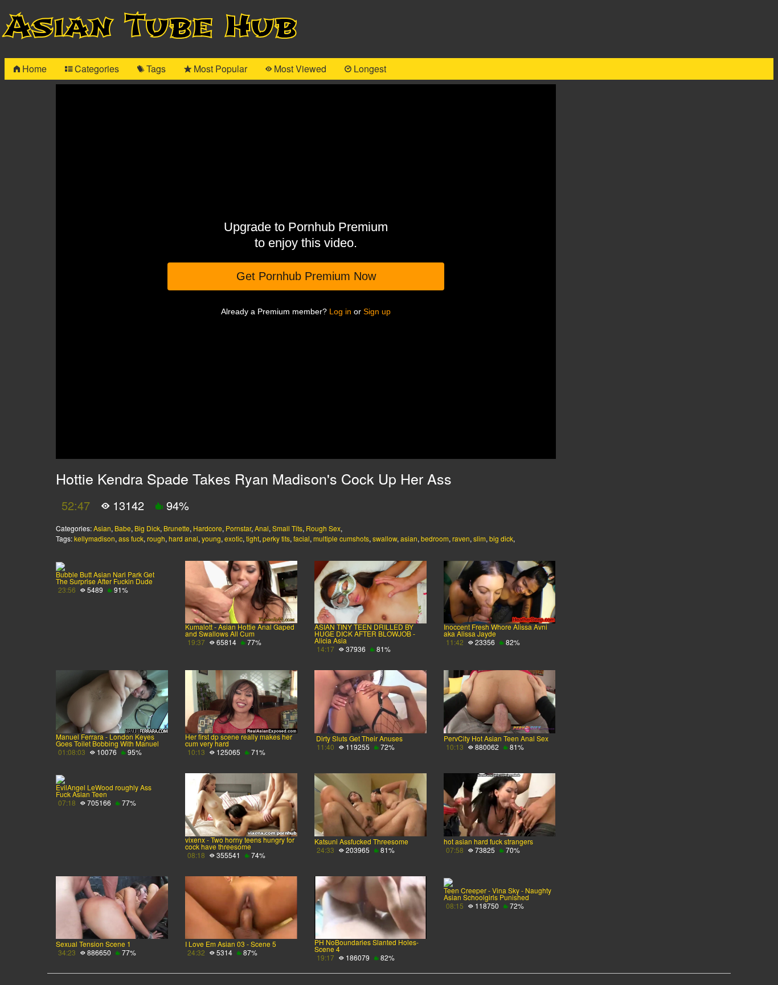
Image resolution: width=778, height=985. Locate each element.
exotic (233, 538)
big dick (501, 538)
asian (408, 538)
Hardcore (207, 528)
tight (252, 538)
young (211, 538)
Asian (102, 528)
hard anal (183, 538)
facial (301, 538)
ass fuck (131, 538)
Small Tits (287, 528)
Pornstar (238, 528)
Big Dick (147, 528)
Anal (262, 528)
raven (461, 538)
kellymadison (94, 538)
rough (156, 538)
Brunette (176, 528)
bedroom (435, 538)
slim (479, 538)
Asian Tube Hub (151, 26)
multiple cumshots (341, 538)
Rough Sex (323, 528)
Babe (122, 528)
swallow (384, 538)
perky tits (276, 538)
